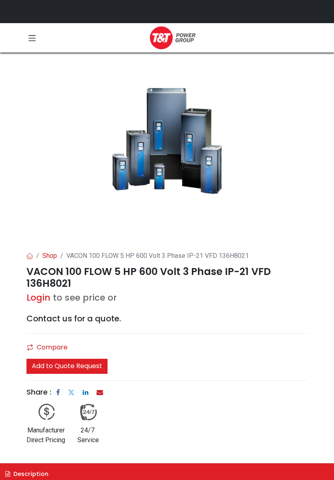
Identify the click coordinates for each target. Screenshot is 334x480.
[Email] (100, 392)
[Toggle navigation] (32, 38)
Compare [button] (52, 347)
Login (38, 297)
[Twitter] (71, 392)
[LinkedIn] (85, 392)
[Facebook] (58, 392)
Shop (49, 256)
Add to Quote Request (67, 366)
